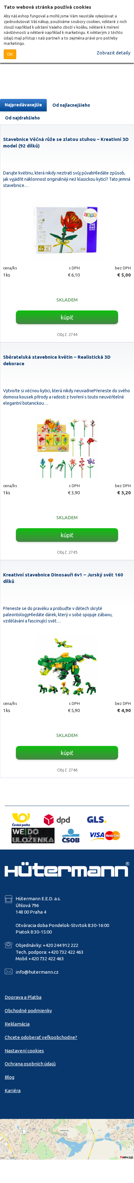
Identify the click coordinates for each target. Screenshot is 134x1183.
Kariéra (13, 1090)
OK (10, 54)
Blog (9, 1077)
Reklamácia (17, 1024)
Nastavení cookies (24, 1050)
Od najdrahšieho (22, 117)
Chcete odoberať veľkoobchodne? (41, 1037)
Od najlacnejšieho (71, 105)
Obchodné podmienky (28, 1010)
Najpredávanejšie (23, 104)
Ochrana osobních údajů (30, 1063)
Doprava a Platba (23, 997)
